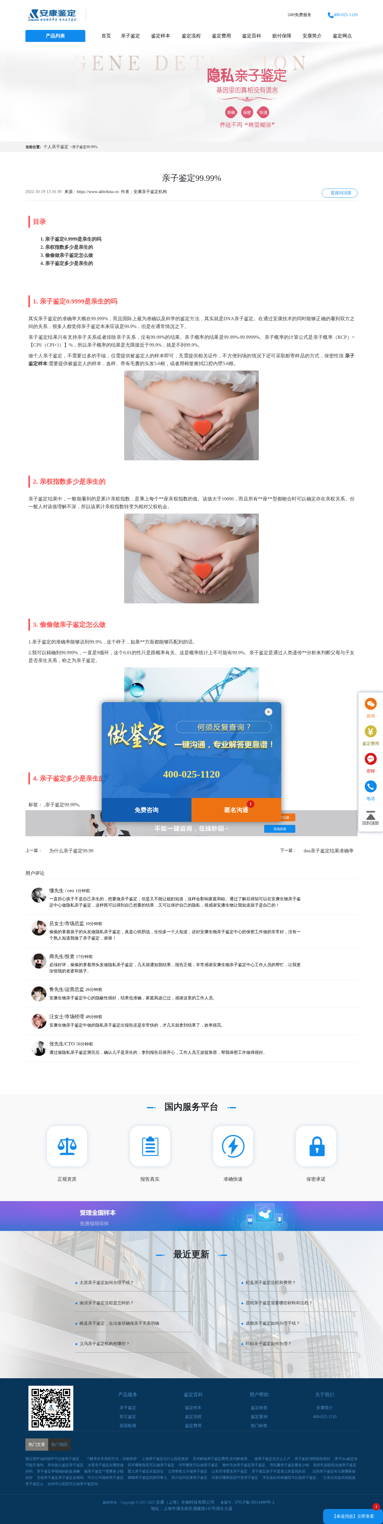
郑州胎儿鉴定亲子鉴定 (65, 1465)
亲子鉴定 (130, 35)
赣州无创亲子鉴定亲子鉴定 (243, 1465)
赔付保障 (281, 35)
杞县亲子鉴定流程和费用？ (271, 1282)
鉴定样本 (160, 35)
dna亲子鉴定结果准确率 (329, 850)
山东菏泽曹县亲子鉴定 (229, 1471)
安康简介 (312, 35)
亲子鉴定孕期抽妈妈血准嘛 (58, 1471)
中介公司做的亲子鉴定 (106, 1478)
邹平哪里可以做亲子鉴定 (198, 1465)
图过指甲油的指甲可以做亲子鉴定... (53, 1459)
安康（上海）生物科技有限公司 (185, 1502)
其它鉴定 (127, 1416)
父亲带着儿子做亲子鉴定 (187, 1471)
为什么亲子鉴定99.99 (71, 850)
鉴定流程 (191, 35)
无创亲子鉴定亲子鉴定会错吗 (60, 1478)
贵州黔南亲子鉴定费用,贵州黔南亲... (221, 1459)
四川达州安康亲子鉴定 (189, 1478)
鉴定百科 (251, 35)
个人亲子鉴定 (56, 147)
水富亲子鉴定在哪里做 (106, 1465)
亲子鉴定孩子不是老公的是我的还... (280, 1471)
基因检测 (127, 1425)
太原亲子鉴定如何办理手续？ (107, 1282)
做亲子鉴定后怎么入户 (272, 1459)
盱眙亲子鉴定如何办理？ (269, 1343)
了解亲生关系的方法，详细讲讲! (112, 1459)
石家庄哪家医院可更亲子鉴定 (235, 1478)
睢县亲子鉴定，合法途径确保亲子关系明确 (119, 1323)
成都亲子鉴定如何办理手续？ (273, 1323)
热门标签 (259, 1425)
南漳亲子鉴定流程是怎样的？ (107, 1303)
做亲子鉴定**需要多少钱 (104, 1471)
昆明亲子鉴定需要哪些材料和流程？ (279, 1303)
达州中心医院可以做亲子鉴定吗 (73, 1484)
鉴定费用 (221, 35)
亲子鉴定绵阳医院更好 (312, 1459)
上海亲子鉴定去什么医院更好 (165, 1459)
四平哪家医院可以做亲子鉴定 (151, 1465)
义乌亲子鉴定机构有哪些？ (105, 1343)
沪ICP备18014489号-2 (254, 1502)
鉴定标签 (259, 1407)
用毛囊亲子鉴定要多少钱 (289, 1465)
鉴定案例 (259, 1416)
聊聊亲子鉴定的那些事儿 (147, 1478)
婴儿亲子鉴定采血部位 (146, 1471)
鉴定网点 (342, 35)
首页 (106, 35)
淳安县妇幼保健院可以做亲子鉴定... (290, 1478)
